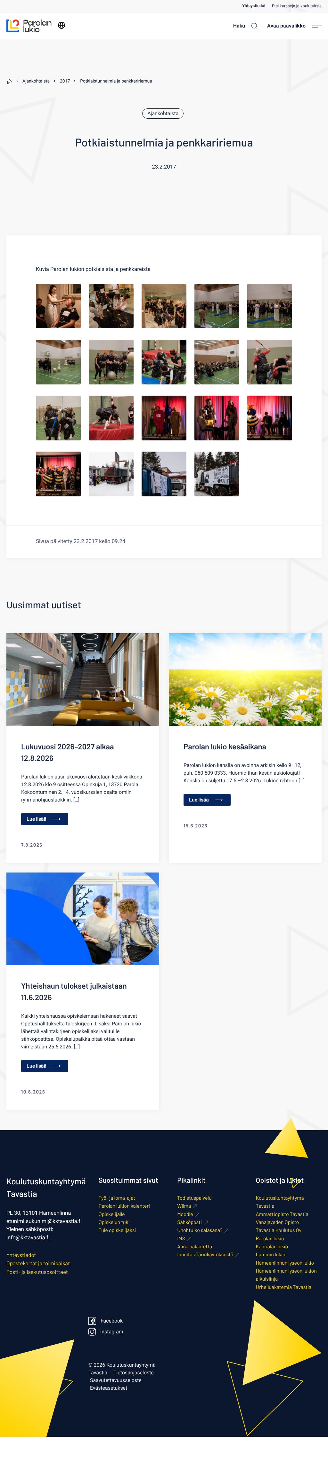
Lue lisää (36, 819)
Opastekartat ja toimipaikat (38, 1263)
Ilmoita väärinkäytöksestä (205, 1255)
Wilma (184, 1206)
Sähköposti (189, 1222)
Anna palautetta (194, 1247)
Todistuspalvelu (194, 1198)
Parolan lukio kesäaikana (225, 746)
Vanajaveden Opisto (277, 1222)
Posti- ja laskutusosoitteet (37, 1272)
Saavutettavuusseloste (116, 1380)
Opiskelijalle (112, 1214)
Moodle (185, 1214)
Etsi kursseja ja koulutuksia (297, 6)
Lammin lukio (270, 1255)
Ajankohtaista (162, 113)
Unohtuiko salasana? (199, 1230)
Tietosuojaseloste (133, 1373)
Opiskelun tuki (114, 1222)
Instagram (111, 1332)
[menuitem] (257, 6)
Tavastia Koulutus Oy (278, 1230)
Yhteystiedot (254, 6)
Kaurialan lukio (272, 1247)
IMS (181, 1239)
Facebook (112, 1321)
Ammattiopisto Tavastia (282, 1214)
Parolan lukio (270, 1239)
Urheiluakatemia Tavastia (284, 1287)
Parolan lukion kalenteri (124, 1206)
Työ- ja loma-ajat (117, 1198)
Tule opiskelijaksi (117, 1230)
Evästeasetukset (108, 1388)
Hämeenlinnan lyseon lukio (285, 1263)
